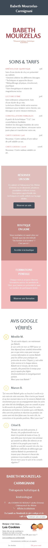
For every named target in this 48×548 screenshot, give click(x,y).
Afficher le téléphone (26, 508)
